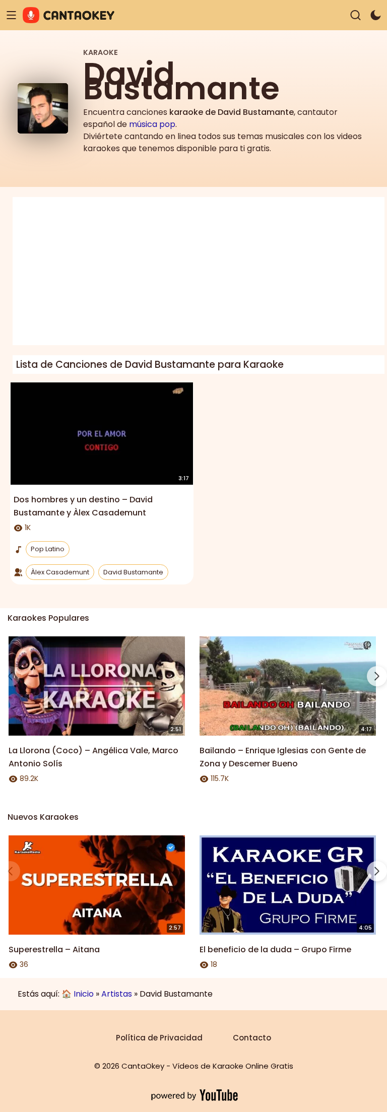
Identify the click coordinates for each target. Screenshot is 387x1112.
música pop (152, 124)
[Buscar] (355, 15)
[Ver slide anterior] (10, 676)
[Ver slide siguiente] (377, 676)
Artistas (116, 994)
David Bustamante (133, 572)
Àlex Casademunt (60, 572)
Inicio (84, 994)
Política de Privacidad (159, 1037)
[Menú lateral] (11, 15)
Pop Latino (47, 549)
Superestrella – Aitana (54, 949)
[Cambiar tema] (375, 15)
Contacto (252, 1037)
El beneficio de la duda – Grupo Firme (275, 949)
